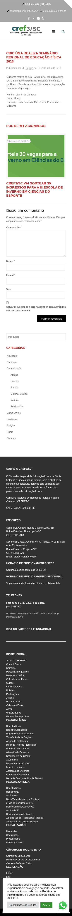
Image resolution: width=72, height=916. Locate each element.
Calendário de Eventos (17, 679)
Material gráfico (19, 393)
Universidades (13, 712)
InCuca (29, 68)
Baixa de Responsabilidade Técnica (24, 778)
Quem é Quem (13, 664)
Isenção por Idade (15, 767)
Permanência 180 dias (17, 763)
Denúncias (11, 831)
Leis (8, 877)
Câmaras (11, 668)
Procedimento (13, 839)
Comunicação (14, 368)
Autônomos (12, 759)
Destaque (12, 419)
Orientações (12, 835)
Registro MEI (12, 792)
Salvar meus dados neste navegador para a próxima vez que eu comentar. (36, 308)
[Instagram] (38, 18)
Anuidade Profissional (17, 741)
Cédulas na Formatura (17, 774)
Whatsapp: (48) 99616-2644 (25, 11)
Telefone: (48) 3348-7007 (38, 4)
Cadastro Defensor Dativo (19, 863)
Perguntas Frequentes (17, 671)
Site (8, 289)
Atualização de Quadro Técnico (22, 821)
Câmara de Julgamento (18, 856)
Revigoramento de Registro (20, 814)
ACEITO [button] (46, 905)
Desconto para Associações (20, 806)
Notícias (15, 400)
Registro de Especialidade (19, 733)
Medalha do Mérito (15, 675)
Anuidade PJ (12, 810)
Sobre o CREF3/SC (16, 660)
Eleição (11, 425)
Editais (9, 873)
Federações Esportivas (17, 716)
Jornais (14, 387)
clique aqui (24, 88)
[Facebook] (29, 18)
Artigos (14, 374)
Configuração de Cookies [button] (23, 905)
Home (10, 431)
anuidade (12, 355)
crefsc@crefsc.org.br (54, 11)
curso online (14, 412)
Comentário (13, 227)
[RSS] (43, 18)
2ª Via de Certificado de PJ (19, 803)
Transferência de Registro (19, 737)
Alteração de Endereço (17, 771)
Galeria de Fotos (14, 705)
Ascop (9, 709)
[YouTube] (34, 18)
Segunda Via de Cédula (18, 756)
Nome (10, 261)
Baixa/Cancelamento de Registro (23, 799)
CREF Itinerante (14, 686)
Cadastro (11, 362)
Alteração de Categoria (18, 752)
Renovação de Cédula (17, 748)
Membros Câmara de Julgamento (23, 859)
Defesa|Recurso (14, 842)
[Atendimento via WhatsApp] (62, 906)
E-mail (10, 275)
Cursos (9, 683)
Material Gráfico (14, 701)
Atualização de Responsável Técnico (25, 818)
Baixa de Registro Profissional (21, 745)
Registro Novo (13, 726)
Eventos (15, 381)
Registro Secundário (16, 730)
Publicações (17, 406)
